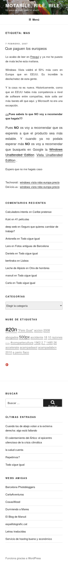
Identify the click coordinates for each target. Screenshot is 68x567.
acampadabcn (47, 347)
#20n (11, 329)
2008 (46, 330)
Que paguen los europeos (26, 48)
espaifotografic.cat (16, 524)
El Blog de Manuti (15, 516)
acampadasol (28, 347)
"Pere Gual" (25, 330)
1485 (49, 342)
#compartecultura (22, 342)
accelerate (12, 347)
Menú (35, 19)
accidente (36, 337)
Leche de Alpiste (15, 268)
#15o (7, 343)
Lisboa (24, 260)
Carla (8, 283)
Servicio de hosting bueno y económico (28, 539)
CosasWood (12, 502)
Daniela (9, 253)
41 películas (22, 219)
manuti (9, 275)
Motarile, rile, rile (32, 5)
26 (55, 342)
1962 (37, 342)
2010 (8, 352)
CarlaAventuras (14, 494)
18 (45, 337)
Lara (8, 246)
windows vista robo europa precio (39, 182)
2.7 (43, 342)
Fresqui (34, 57)
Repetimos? (12, 457)
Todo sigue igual (30, 238)
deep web (11, 226)
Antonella (10, 238)
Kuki (8, 219)
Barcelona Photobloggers (20, 487)
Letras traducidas (15, 531)
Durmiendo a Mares (17, 509)
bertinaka (10, 260)
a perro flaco (21, 352)
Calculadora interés (16, 212)
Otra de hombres (39, 268)
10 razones (55, 337)
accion (38, 330)
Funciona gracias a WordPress (23, 558)
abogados (11, 337)
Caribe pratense (42, 212)
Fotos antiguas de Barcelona (32, 246)
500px (24, 337)
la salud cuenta (14, 450)
